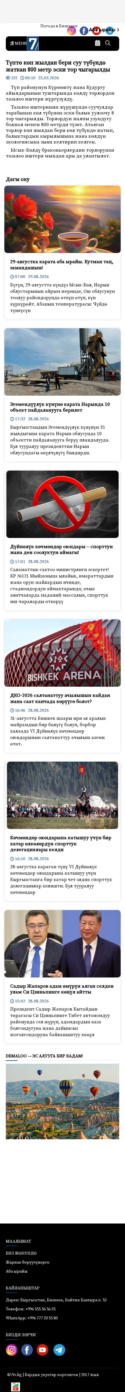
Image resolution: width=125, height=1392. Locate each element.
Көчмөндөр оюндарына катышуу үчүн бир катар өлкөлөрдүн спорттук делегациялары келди (60, 844)
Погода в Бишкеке (59, 26)
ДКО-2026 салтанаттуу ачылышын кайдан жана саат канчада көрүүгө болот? (60, 698)
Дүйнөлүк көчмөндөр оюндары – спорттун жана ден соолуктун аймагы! (61, 549)
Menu (21, 43)
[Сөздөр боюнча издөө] (107, 43)
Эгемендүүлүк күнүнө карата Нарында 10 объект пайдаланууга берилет (60, 407)
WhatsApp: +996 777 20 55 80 (32, 1318)
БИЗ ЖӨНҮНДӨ (21, 1253)
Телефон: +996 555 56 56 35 (31, 1309)
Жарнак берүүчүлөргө (27, 1262)
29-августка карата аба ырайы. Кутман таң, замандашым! (61, 265)
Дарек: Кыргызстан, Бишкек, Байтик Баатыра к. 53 (56, 1300)
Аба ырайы (103, 29)
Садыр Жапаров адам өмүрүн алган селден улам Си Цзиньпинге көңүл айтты (62, 989)
